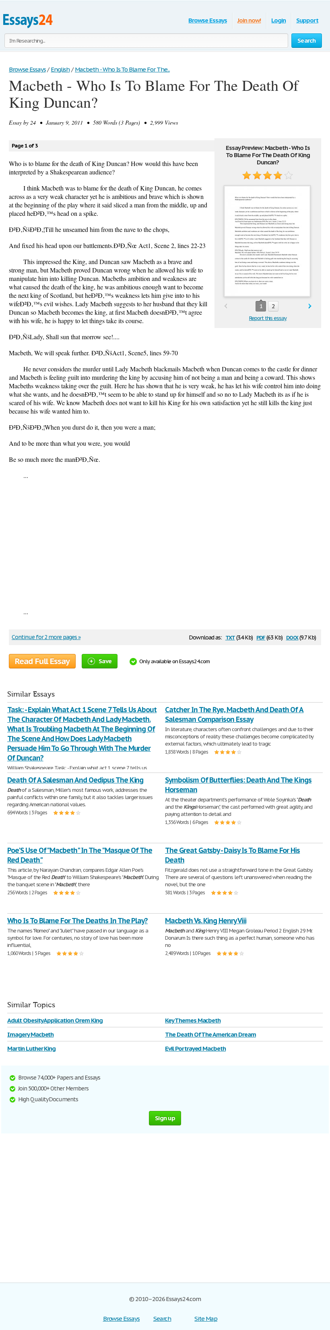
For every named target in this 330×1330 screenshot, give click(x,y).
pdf (260, 636)
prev (225, 306)
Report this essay (268, 318)
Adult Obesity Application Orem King (55, 1020)
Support (307, 20)
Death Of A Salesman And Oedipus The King (75, 780)
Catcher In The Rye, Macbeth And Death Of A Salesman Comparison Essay (234, 714)
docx (292, 636)
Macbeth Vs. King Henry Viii (205, 920)
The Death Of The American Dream (210, 1034)
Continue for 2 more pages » (46, 637)
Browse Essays (207, 20)
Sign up (165, 1118)
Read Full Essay (42, 661)
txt (230, 636)
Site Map (205, 1318)
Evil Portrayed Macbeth (195, 1048)
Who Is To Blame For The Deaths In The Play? (77, 920)
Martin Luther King (31, 1048)
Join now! (249, 20)
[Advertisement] (165, 543)
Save (105, 661)
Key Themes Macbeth (193, 1020)
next (310, 306)
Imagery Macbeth (30, 1034)
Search (162, 1318)
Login (278, 20)
